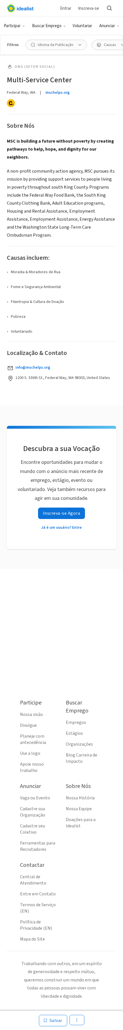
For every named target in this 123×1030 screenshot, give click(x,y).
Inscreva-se (88, 8)
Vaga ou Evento (35, 798)
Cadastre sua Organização (32, 812)
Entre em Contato (38, 894)
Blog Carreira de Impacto (81, 758)
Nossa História (80, 798)
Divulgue (28, 725)
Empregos (76, 722)
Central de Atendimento (33, 880)
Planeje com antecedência (33, 739)
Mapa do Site (32, 939)
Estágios (74, 733)
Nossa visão (31, 714)
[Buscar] (109, 8)
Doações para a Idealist (81, 823)
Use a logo (30, 753)
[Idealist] (20, 8)
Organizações (79, 744)
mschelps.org (57, 93)
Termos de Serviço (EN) (38, 908)
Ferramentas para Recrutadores (37, 846)
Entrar (65, 8)
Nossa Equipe (79, 809)
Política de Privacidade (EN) (36, 925)
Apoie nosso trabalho (32, 767)
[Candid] (11, 103)
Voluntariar (82, 26)
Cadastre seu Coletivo (32, 829)
